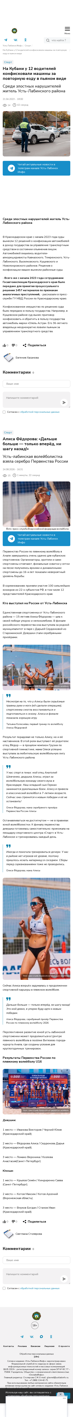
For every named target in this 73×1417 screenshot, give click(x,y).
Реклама (22, 1346)
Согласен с (33, 412)
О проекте (64, 1346)
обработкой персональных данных (39, 412)
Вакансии (35, 1346)
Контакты (8, 1346)
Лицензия (49, 1346)
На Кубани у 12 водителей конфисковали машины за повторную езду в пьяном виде (35, 52)
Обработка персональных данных (37, 1354)
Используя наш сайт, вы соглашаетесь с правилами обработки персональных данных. (28, 1396)
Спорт (28, 45)
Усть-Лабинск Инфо (13, 45)
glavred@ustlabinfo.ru (57, 1377)
